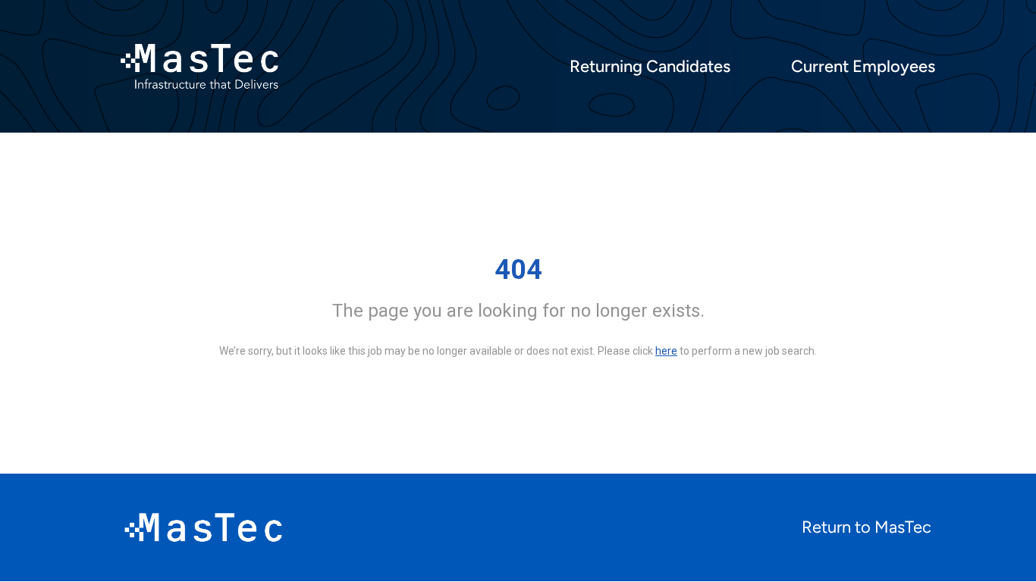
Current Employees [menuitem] (863, 66)
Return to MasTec (866, 527)
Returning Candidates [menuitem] (650, 66)
